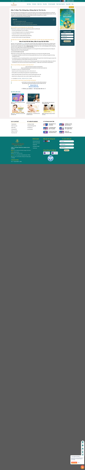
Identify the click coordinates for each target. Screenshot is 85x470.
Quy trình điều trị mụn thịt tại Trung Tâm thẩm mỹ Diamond (26, 24)
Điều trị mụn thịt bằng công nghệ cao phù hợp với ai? (23, 22)
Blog (72, 4)
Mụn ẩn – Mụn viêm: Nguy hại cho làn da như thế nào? (18, 103)
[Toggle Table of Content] (53, 20)
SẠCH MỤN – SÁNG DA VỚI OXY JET (23, 78)
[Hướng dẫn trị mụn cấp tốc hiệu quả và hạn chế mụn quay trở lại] (34, 97)
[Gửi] (73, 1)
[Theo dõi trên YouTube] (63, 1)
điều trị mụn (23, 43)
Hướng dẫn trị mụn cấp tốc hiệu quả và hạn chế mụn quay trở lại (33, 103)
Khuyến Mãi (68, 4)
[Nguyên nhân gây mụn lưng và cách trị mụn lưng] (49, 109)
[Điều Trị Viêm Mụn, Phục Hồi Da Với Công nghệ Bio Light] (49, 97)
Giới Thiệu (29, 4)
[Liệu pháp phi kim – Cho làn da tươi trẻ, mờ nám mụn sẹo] (34, 109)
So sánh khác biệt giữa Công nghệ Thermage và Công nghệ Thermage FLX (53, 128)
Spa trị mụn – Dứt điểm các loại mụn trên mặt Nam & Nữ (18, 114)
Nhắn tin (83, 443)
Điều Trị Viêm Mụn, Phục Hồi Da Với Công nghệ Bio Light (48, 103)
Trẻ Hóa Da (34, 4)
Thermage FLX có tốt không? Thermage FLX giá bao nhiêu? (52, 124)
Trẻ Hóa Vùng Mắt (51, 4)
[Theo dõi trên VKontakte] (65, 1)
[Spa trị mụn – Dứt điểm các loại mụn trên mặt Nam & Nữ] (18, 109)
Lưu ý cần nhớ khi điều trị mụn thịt (20, 21)
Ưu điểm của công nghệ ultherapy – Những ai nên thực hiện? (68, 124)
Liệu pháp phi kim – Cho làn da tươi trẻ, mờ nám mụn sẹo (33, 114)
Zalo (82, 446)
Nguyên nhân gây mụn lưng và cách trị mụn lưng (48, 114)
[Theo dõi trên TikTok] (62, 1)
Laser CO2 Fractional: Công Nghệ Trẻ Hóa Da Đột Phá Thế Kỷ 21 (69, 132)
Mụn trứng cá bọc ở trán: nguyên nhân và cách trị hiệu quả (69, 128)
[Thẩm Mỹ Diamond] (17, 4)
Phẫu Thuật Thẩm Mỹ (60, 4)
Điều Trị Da (39, 4)
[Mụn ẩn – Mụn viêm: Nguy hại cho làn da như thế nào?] (18, 97)
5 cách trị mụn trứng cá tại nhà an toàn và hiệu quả (53, 132)
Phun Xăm (45, 4)
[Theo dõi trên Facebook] (60, 1)
